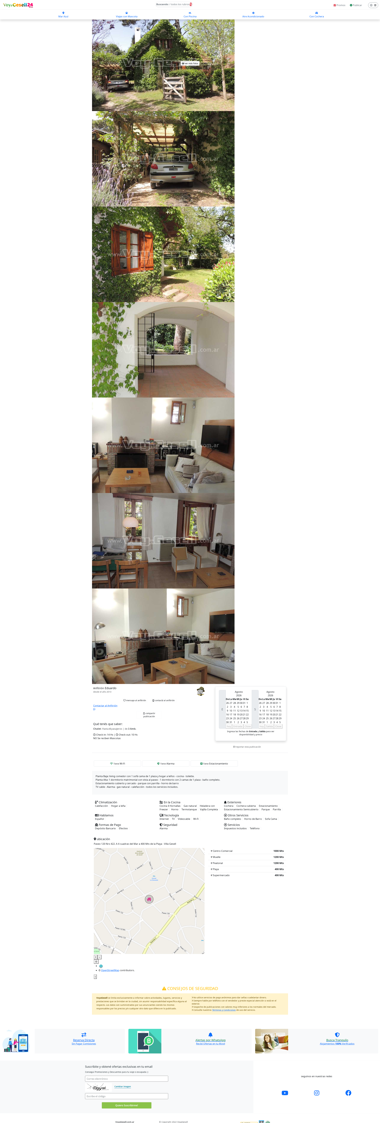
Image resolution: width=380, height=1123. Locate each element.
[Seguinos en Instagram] (316, 1093)
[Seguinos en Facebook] (348, 1093)
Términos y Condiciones (224, 1010)
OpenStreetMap (110, 970)
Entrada (237, 726)
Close (248, 726)
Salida (269, 726)
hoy (229, 726)
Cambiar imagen (122, 1086)
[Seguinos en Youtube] (285, 1093)
